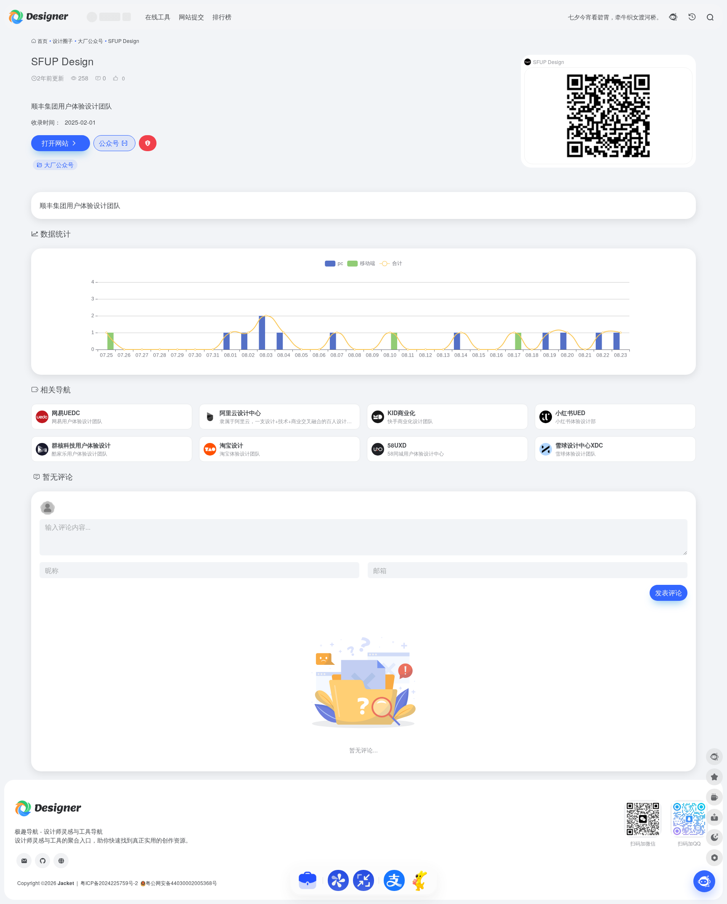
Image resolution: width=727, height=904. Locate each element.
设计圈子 (63, 40)
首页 (42, 40)
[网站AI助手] (704, 881)
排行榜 (221, 16)
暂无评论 (57, 476)
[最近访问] (692, 17)
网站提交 (191, 16)
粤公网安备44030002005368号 (181, 882)
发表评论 (668, 592)
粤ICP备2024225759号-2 (109, 882)
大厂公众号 (90, 40)
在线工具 (157, 16)
